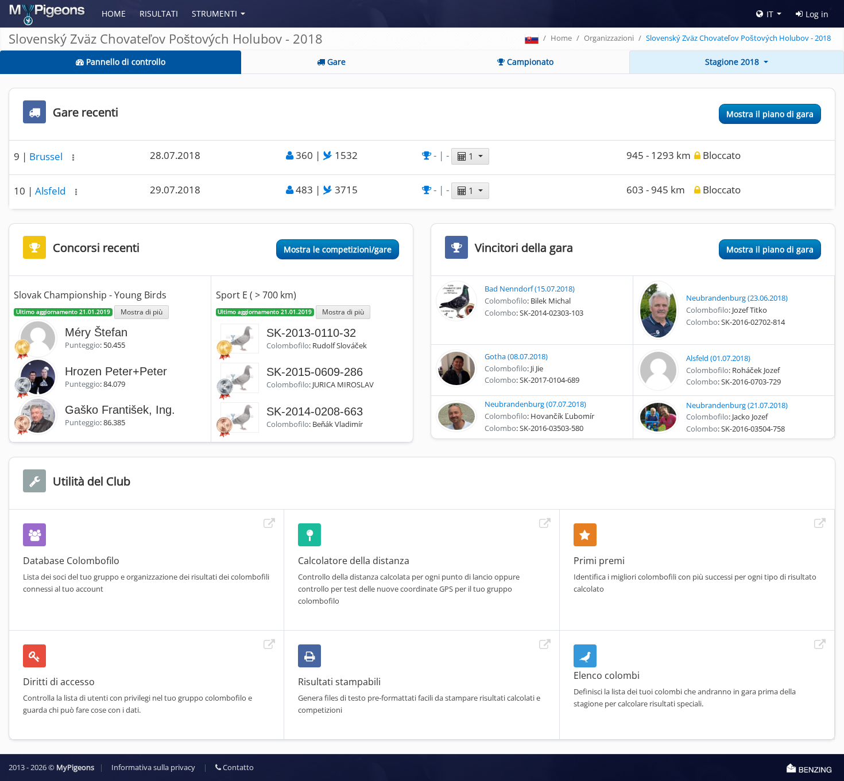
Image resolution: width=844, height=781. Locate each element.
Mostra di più (141, 311)
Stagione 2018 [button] (733, 61)
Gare (335, 61)
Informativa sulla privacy (153, 767)
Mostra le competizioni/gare (338, 249)
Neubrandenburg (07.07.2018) (535, 404)
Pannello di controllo (124, 61)
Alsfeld (51, 190)
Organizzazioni (609, 38)
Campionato (529, 61)
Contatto (237, 767)
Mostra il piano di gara (770, 113)
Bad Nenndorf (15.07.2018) (530, 288)
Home (114, 13)
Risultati (159, 13)
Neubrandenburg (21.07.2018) (737, 405)
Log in (817, 14)
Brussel (47, 156)
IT (769, 14)
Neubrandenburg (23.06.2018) (737, 298)
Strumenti (214, 13)
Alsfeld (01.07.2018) (718, 358)
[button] (73, 157)
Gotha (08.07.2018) (516, 356)
